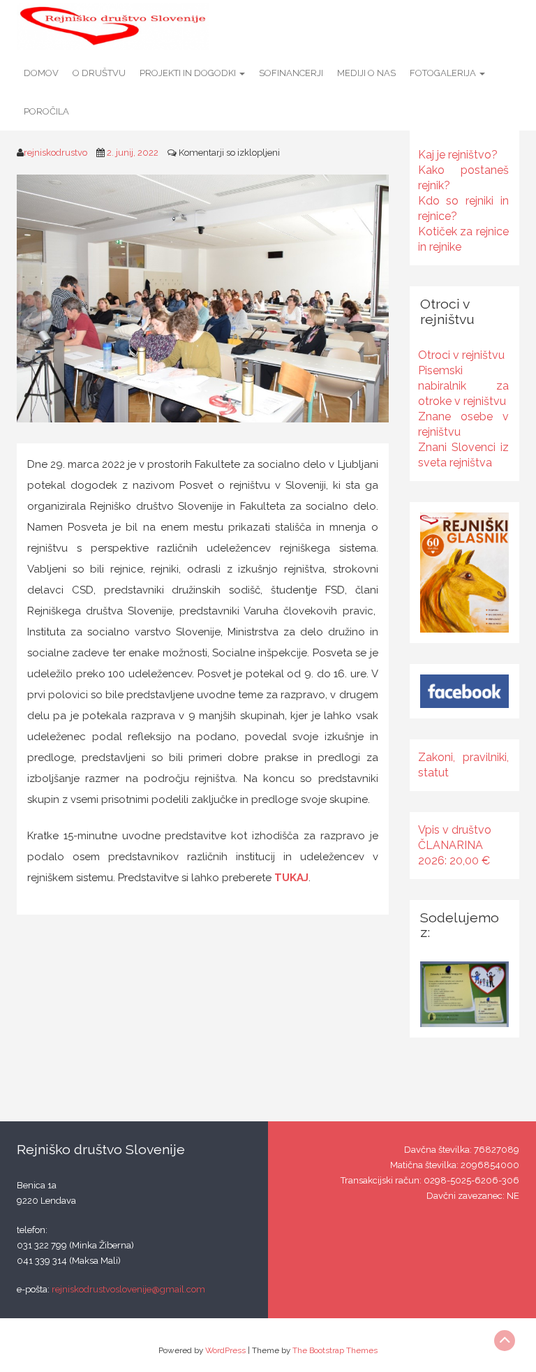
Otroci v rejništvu (461, 355)
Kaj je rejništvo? (458, 154)
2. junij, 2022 (132, 152)
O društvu (99, 73)
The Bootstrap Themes (335, 1350)
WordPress (225, 1350)
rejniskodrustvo (55, 152)
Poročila (46, 111)
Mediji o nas (366, 73)
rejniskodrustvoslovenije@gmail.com (128, 1289)
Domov (41, 73)
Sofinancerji (291, 73)
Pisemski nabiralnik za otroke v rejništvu (463, 386)
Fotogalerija (444, 73)
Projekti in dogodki (189, 73)
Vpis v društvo (454, 829)
